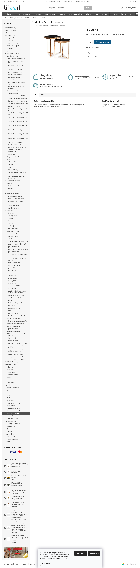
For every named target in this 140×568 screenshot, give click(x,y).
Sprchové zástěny (13, 53)
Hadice (10, 273)
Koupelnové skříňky (13, 193)
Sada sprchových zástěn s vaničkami (16, 87)
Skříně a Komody (10, 28)
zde (66, 558)
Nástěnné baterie (14, 239)
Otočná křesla (11, 383)
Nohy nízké (10, 400)
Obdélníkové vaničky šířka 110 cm (17, 118)
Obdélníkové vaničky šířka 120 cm (18, 122)
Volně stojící (12, 162)
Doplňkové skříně (13, 205)
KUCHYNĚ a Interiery (11, 362)
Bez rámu (11, 188)
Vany (8, 159)
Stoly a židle (11, 38)
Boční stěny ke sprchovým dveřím (16, 83)
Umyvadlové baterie (14, 234)
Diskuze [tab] (43, 95)
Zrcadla (9, 183)
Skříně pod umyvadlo (15, 196)
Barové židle (11, 372)
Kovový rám (12, 191)
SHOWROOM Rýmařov (53, 1)
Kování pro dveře (12, 439)
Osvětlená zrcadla (14, 186)
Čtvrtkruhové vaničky (15, 142)
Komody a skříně (12, 43)
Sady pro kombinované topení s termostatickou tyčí (18, 351)
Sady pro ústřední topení (16, 354)
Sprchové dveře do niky (15, 72)
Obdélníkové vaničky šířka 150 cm (18, 135)
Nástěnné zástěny (14, 80)
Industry (9, 431)
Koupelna (8, 51)
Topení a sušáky (12, 329)
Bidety (9, 311)
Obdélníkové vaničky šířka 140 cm (18, 130)
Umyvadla (10, 48)
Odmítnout (80, 553)
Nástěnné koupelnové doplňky (17, 321)
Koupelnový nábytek (13, 181)
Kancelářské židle (12, 375)
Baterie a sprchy (12, 229)
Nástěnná (10, 213)
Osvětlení (10, 41)
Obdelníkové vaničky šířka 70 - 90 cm (18, 109)
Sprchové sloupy (13, 252)
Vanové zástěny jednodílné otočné (17, 173)
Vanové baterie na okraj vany (18, 241)
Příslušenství (11, 154)
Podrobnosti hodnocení (58, 26)
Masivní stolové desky (14, 408)
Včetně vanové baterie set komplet (17, 259)
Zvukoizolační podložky (15, 303)
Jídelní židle (10, 370)
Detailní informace (92, 47)
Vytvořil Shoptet (131, 564)
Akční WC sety (12, 283)
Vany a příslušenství (13, 157)
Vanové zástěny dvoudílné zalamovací (16, 177)
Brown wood (11, 426)
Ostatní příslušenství (14, 326)
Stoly (6, 390)
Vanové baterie (13, 236)
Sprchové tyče (12, 268)
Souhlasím (94, 553)
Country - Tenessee (13, 424)
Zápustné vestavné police (16, 324)
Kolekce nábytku (10, 421)
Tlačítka (10, 300)
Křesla (9, 377)
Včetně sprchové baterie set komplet (17, 255)
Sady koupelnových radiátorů (17, 343)
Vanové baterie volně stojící (17, 244)
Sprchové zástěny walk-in (16, 59)
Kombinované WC (14, 286)
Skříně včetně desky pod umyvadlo (16, 202)
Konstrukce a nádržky (15, 298)
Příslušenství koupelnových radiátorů (16, 335)
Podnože (10, 398)
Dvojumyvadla (12, 216)
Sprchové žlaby (12, 152)
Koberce (7, 33)
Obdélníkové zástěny (15, 75)
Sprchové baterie (13, 247)
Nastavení (46, 563)
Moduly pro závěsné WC (16, 295)
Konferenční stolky (13, 413)
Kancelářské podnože (14, 403)
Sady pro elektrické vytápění (17, 357)
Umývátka (10, 223)
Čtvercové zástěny (14, 77)
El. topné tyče (12, 338)
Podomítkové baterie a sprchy (18, 249)
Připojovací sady (13, 341)
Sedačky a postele (11, 30)
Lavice (9, 380)
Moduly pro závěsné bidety (17, 316)
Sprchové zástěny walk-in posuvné (16, 66)
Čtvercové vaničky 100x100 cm (18, 104)
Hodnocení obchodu (83, 1)
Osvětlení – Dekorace (12, 388)
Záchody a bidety (12, 278)
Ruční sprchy (12, 270)
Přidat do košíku (104, 42)
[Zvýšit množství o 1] (93, 41)
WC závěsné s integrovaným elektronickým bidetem (17, 292)
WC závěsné (12, 288)
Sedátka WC (12, 306)
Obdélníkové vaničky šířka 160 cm (18, 139)
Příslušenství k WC (14, 308)
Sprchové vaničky (13, 91)
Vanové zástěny (12, 170)
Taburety (10, 367)
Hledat (88, 8)
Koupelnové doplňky (13, 318)
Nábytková (10, 221)
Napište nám (68, 1)
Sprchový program (13, 265)
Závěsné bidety (13, 313)
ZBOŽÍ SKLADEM (10, 35)
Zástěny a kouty (12, 56)
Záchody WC (11, 281)
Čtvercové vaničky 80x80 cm (18, 98)
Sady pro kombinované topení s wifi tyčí (18, 346)
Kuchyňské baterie (14, 263)
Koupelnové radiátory (14, 331)
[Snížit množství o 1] (93, 43)
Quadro (9, 429)
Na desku (10, 218)
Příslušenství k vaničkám (16, 145)
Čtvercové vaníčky (14, 93)
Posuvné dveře (10, 434)
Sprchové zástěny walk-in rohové (16, 62)
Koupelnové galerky (13, 208)
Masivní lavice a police (14, 411)
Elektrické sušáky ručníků (15, 359)
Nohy (8, 395)
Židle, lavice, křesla (11, 364)
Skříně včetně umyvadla (16, 199)
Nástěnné (11, 164)
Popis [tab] (36, 95)
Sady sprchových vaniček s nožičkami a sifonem (17, 148)
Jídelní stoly (11, 406)
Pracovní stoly (11, 416)
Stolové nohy (11, 393)
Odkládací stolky (12, 419)
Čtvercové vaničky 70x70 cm (18, 96)
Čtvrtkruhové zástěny (15, 70)
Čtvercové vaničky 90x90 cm (18, 101)
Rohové (10, 167)
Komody (7, 385)
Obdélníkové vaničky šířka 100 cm (18, 114)
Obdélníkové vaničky (14, 106)
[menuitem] (9, 14)
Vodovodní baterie (13, 231)
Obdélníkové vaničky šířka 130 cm (18, 126)
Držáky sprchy (12, 276)
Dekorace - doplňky (13, 46)
